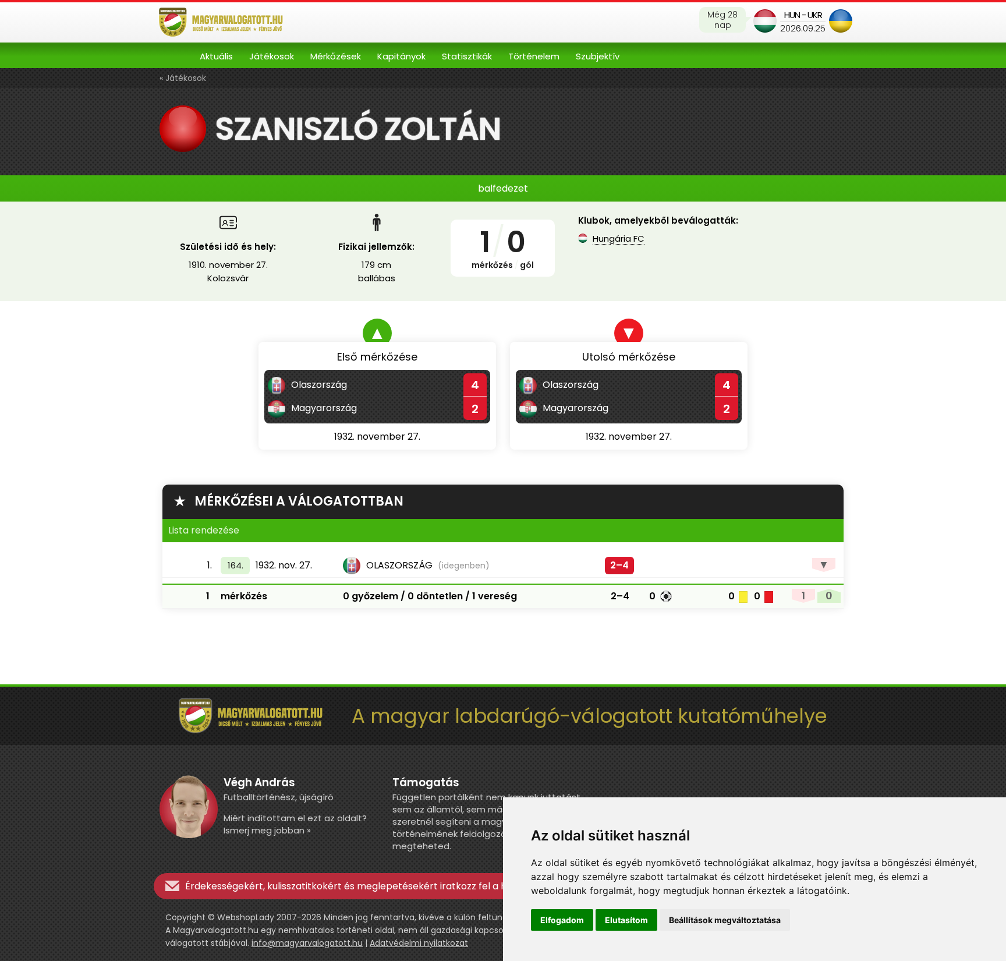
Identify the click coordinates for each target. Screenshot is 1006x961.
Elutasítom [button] (626, 920)
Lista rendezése (203, 530)
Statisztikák (467, 56)
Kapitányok (401, 56)
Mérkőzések (335, 56)
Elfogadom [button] (562, 920)
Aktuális (216, 56)
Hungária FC (618, 238)
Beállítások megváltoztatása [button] (725, 920)
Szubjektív (597, 56)
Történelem (533, 56)
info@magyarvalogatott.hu (307, 943)
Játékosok (271, 56)
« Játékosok (183, 78)
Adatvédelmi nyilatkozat (419, 943)
